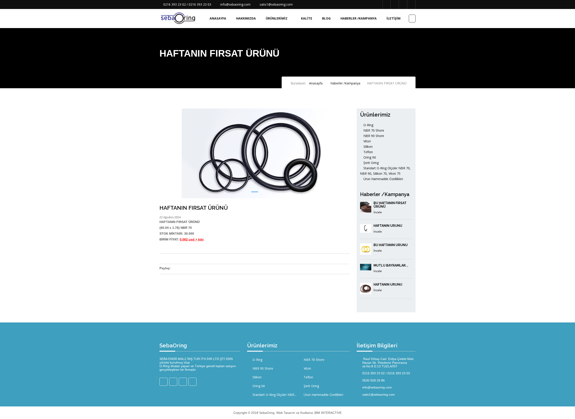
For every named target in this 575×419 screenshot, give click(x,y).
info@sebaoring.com (235, 4)
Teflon (368, 152)
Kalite (306, 18)
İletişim (393, 18)
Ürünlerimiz (277, 18)
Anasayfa (218, 18)
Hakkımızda (246, 18)
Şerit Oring (371, 163)
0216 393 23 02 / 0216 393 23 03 (187, 4)
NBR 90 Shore (373, 136)
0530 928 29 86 (373, 380)
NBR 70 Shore (373, 130)
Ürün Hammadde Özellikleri (383, 179)
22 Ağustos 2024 (170, 217)
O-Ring (368, 125)
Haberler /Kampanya (359, 18)
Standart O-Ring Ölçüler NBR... (274, 395)
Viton (367, 141)
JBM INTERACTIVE (328, 413)
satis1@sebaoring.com (276, 4)
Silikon (368, 146)
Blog (326, 18)
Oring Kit (369, 157)
